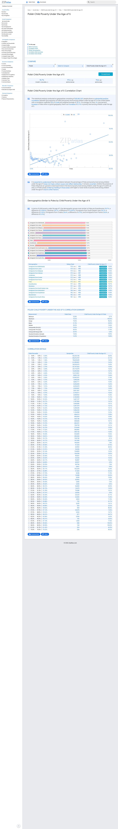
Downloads (43, 2)
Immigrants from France (35, 279)
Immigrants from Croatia (35, 277)
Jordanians (32, 275)
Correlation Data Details (35, 53)
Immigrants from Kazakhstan (37, 292)
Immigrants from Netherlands (37, 266)
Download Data (35, 174)
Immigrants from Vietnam (36, 273)
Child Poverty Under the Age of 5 (49, 10)
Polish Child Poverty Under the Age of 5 (73, 10)
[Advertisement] (49, 29)
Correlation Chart (33, 48)
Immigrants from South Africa (37, 297)
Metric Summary (33, 47)
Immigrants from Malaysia (36, 271)
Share (46, 174)
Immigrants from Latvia (35, 268)
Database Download (7, 6)
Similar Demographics (34, 50)
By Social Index (6, 21)
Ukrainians (31, 286)
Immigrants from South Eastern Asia (38, 288)
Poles (60, 10)
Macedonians (32, 295)
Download (109, 111)
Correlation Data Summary (36, 52)
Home (29, 10)
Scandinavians (33, 284)
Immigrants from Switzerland (36, 290)
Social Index (36, 10)
